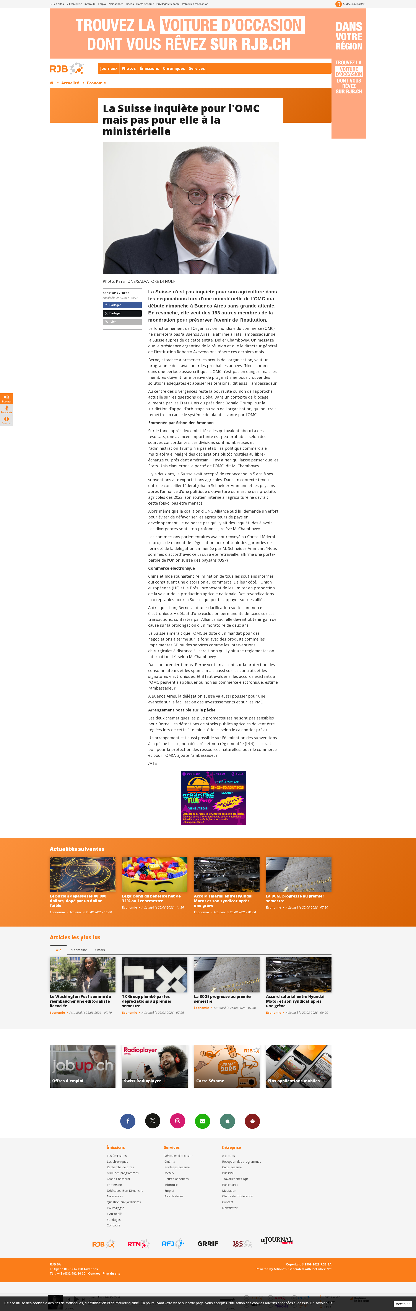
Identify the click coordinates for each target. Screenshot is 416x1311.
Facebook (127, 1121)
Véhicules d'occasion (195, 4)
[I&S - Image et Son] (242, 1243)
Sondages (114, 1220)
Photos (129, 68)
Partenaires (230, 1185)
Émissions (149, 68)
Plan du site (111, 1273)
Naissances (116, 4)
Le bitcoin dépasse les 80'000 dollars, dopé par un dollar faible (78, 900)
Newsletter (229, 1208)
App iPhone (227, 1121)
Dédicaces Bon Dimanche (125, 1191)
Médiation (229, 1191)
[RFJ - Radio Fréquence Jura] (173, 1243)
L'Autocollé (114, 1214)
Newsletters (202, 1121)
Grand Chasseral (118, 1179)
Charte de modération (237, 1196)
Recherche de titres (120, 1167)
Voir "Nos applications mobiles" (161, 1066)
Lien (113, 321)
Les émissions (117, 1156)
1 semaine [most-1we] (79, 950)
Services (197, 68)
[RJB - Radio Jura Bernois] (103, 1243)
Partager (115, 305)
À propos (228, 1156)
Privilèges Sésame (168, 4)
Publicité (228, 1173)
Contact (227, 1202)
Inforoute (90, 4)
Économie (96, 82)
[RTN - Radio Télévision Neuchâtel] (138, 1243)
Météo (169, 1173)
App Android (252, 1121)
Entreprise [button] (75, 4)
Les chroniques (117, 1162)
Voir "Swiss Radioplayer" (305, 1066)
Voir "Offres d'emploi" (233, 1066)
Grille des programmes (123, 1173)
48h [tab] (58, 950)
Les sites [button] (58, 4)
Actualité (70, 82)
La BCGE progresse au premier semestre (295, 898)
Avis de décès (174, 1196)
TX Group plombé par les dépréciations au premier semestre (146, 1001)
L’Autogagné (115, 1208)
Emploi (102, 4)
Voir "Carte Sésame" (89, 1066)
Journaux (108, 68)
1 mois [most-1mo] (100, 950)
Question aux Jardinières (124, 1202)
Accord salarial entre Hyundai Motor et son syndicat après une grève (223, 900)
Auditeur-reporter (353, 4)
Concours (113, 1225)
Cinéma (169, 1162)
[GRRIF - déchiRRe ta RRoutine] (207, 1243)
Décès (130, 4)
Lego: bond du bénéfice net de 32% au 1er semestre (151, 898)
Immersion (114, 1185)
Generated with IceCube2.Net (310, 1269)
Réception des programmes (241, 1162)
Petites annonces (176, 1179)
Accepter (403, 1304)
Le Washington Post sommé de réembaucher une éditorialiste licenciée (80, 1001)
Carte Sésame (145, 4)
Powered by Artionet (271, 1269)
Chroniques (174, 68)
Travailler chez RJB (235, 1179)
